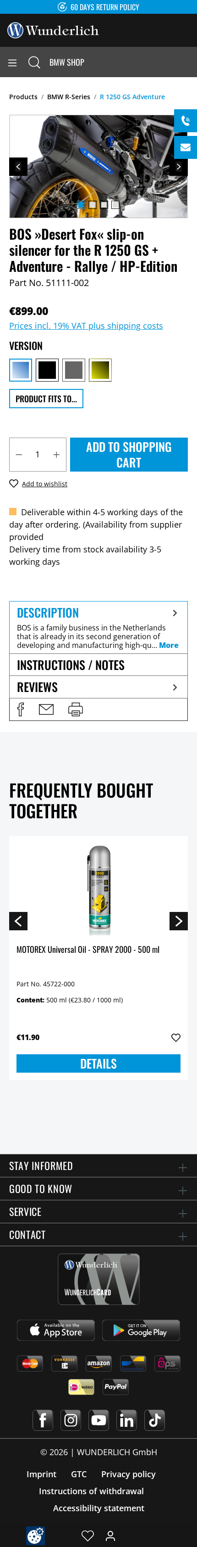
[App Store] (56, 1330)
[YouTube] (98, 1420)
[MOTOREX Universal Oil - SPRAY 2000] (98, 889)
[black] (47, 370)
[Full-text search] (34, 62)
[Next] (179, 167)
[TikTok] (154, 1420)
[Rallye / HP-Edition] (20, 370)
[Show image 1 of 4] (81, 205)
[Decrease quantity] (18, 455)
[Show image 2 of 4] (92, 205)
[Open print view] (75, 709)
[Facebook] (43, 1420)
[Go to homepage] (53, 29)
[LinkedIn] (126, 1420)
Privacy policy (128, 1473)
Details (98, 1063)
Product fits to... (46, 399)
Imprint (41, 1473)
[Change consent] (35, 1535)
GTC (79, 1473)
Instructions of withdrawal (91, 1490)
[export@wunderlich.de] (185, 147)
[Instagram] (70, 1420)
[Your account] (110, 1535)
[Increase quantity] (56, 455)
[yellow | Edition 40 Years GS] (100, 370)
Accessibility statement (98, 1507)
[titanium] (73, 370)
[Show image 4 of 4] (115, 205)
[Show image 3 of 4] (104, 205)
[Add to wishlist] (176, 1037)
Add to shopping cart (129, 454)
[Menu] (12, 62)
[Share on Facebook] (20, 709)
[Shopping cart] (189, 62)
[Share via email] (46, 709)
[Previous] (18, 167)
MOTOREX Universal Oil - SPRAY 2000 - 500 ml (87, 950)
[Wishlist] (87, 1535)
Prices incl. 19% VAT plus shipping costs (86, 325)
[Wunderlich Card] (99, 1279)
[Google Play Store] (141, 1330)
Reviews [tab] (37, 687)
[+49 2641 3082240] (185, 120)
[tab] (98, 627)
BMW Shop (66, 62)
